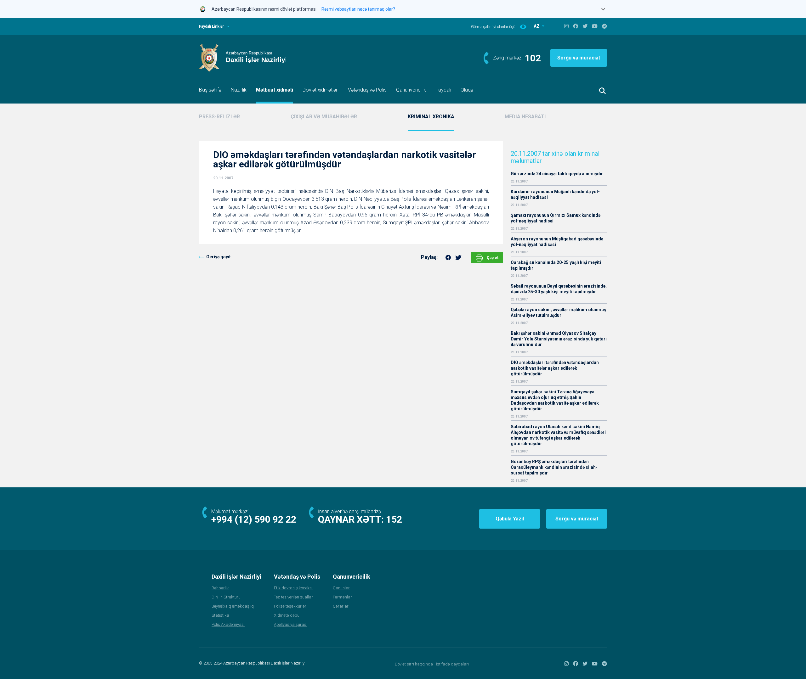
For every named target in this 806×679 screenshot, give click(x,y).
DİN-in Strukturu (226, 597)
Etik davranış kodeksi (293, 588)
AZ (537, 26)
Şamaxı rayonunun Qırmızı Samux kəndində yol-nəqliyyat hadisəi (555, 218)
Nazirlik (239, 90)
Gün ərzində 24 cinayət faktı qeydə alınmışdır (557, 173)
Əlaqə (467, 90)
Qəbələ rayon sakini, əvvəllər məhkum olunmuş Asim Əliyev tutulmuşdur (558, 312)
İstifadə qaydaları (452, 664)
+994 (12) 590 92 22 (253, 519)
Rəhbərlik (220, 588)
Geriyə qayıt (218, 256)
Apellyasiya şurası (290, 624)
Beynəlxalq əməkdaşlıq (233, 606)
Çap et (492, 257)
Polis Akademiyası (228, 624)
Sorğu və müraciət (578, 58)
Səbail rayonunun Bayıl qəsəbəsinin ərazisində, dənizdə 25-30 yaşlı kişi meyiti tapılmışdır (559, 288)
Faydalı (443, 90)
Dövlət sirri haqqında (414, 664)
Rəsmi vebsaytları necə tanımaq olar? (358, 9)
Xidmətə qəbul (287, 615)
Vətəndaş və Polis (367, 90)
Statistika (220, 615)
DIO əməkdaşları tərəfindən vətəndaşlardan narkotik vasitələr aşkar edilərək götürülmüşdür (555, 368)
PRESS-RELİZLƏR (219, 117)
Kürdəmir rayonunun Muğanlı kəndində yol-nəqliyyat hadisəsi (555, 194)
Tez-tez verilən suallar (293, 597)
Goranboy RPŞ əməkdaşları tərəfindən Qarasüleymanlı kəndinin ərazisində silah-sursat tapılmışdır (554, 467)
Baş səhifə (210, 90)
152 (394, 519)
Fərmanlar (342, 597)
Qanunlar (341, 588)
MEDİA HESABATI (525, 117)
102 (533, 58)
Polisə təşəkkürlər (290, 606)
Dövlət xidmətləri (320, 90)
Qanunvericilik (411, 90)
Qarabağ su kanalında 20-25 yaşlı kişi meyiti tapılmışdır (556, 265)
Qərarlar (341, 606)
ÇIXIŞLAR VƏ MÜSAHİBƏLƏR (324, 117)
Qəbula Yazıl (510, 519)
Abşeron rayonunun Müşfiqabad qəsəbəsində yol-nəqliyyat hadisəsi (557, 241)
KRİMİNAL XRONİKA (431, 117)
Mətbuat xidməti (274, 90)
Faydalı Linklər (211, 26)
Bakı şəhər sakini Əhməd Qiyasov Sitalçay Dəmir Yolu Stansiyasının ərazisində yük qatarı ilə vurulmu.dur (559, 339)
